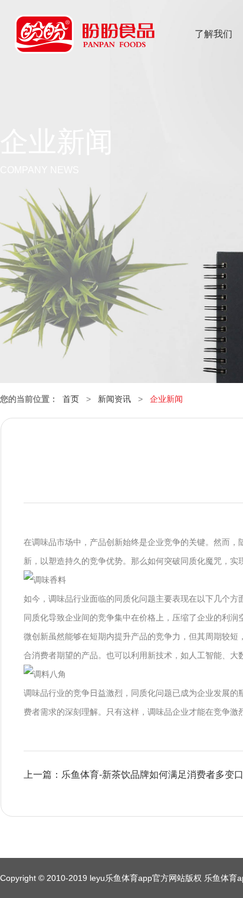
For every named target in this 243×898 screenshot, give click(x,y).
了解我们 (213, 34)
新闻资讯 (114, 399)
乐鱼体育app (85, 41)
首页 (71, 399)
